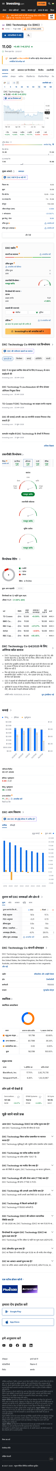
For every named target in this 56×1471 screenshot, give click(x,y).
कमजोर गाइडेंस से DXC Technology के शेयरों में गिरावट (26, 433)
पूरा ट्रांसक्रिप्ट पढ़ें (48, 694)
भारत (23, 10)
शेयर (4, 10)
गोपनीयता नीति (6, 1448)
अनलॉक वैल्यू (47, 145)
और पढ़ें (5, 966)
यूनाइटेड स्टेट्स (48, 990)
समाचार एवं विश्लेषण (26, 70)
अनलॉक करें (30, 937)
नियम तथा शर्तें (6, 1440)
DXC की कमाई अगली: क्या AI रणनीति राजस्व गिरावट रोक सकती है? (26, 419)
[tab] (17, 463)
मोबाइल (5, 1359)
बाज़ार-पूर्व (32, 10)
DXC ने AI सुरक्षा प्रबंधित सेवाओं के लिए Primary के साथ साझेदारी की (26, 372)
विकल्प (54, 76)
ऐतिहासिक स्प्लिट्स (43, 76)
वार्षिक (4, 825)
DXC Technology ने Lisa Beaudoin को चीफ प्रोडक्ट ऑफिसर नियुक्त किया (25, 389)
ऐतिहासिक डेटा (30, 76)
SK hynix (51, 1096)
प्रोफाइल (13, 76)
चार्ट (12, 70)
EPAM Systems (31, 1096)
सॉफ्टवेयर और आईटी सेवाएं (44, 974)
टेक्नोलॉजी (50, 979)
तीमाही (12, 825)
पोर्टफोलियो (6, 1364)
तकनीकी (50, 70)
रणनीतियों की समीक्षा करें (17, 61)
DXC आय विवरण (11, 812)
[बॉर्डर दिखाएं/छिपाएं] (17, 82)
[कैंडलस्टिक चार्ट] (4, 82)
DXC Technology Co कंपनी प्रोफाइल (23, 947)
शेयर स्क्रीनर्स (13, 10)
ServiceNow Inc (10, 1096)
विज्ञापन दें (33, 1364)
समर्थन (32, 1370)
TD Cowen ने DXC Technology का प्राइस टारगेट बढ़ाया (26, 403)
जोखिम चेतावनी (6, 1456)
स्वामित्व (21, 76)
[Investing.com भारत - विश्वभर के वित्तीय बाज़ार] (15, 3)
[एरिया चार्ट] (8, 82)
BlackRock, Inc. (10, 1072)
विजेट (4, 1370)
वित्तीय (40, 70)
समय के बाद (43, 10)
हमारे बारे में (34, 1359)
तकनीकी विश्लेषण (11, 454)
